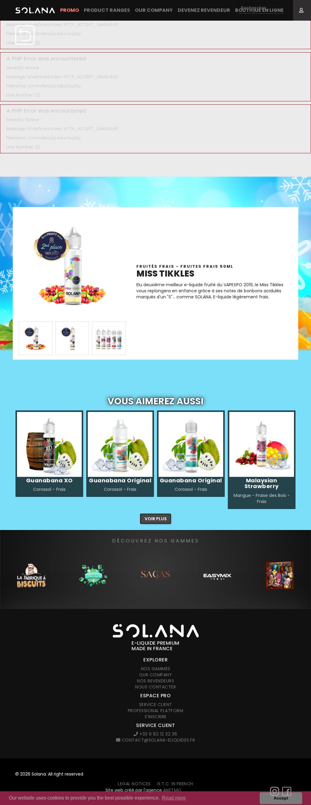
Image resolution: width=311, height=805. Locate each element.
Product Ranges (107, 10)
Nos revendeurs (155, 681)
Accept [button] (281, 798)
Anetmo (172, 790)
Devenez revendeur (204, 10)
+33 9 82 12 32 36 (157, 734)
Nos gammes (155, 669)
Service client (155, 704)
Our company (154, 10)
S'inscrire (156, 717)
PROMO (69, 10)
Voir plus (156, 519)
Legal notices (134, 784)
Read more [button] (174, 797)
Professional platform (155, 711)
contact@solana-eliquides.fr (157, 740)
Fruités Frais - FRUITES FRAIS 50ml (185, 266)
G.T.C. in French (175, 784)
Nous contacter (155, 687)
